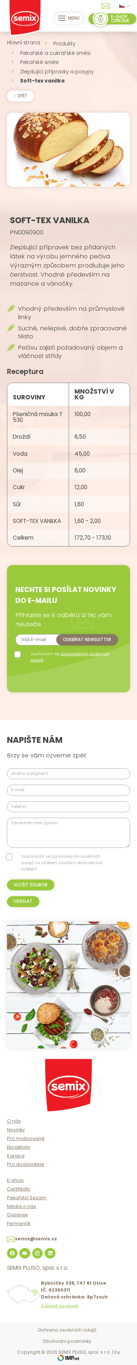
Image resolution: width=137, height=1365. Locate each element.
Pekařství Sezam (26, 1197)
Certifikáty (18, 1188)
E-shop (15, 1180)
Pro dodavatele (25, 1164)
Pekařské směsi (39, 62)
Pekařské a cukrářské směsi (55, 53)
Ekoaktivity (18, 1147)
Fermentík (18, 1223)
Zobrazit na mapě (59, 1306)
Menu (74, 18)
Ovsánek (17, 1214)
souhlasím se (70, 657)
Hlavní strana (23, 42)
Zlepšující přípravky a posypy (57, 71)
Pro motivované (26, 1138)
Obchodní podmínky (67, 1341)
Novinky (16, 1129)
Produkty (64, 43)
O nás (14, 1121)
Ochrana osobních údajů (67, 1330)
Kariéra (15, 1155)
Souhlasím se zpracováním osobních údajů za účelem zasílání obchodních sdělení (62, 862)
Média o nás (21, 1206)
